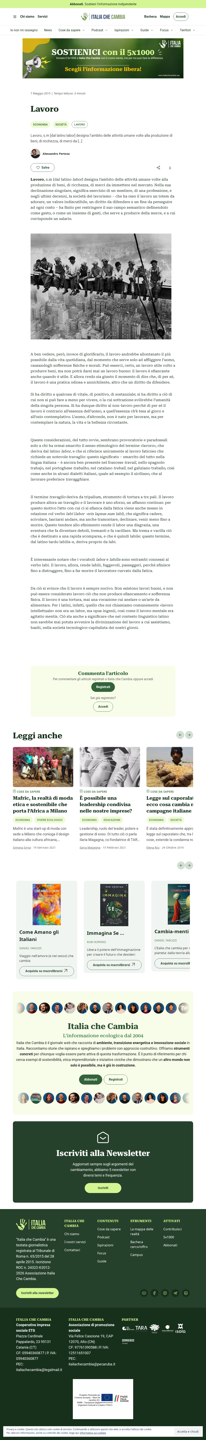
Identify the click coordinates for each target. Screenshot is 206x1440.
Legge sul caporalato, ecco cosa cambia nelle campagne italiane (174, 804)
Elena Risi (153, 847)
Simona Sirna (22, 847)
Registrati (103, 687)
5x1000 (168, 1237)
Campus (136, 1255)
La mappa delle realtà (141, 1231)
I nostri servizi (75, 1242)
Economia (40, 124)
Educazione (112, 820)
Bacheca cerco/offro (139, 1244)
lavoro (79, 124)
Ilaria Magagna (90, 847)
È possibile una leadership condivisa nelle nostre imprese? (106, 804)
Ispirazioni (105, 1245)
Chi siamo (71, 1234)
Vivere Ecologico (50, 820)
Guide (101, 1261)
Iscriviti (103, 1188)
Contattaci (72, 1250)
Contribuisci (172, 1229)
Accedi (181, 16)
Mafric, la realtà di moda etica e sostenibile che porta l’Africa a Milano (43, 804)
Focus (101, 1253)
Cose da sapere (109, 1229)
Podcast (103, 1237)
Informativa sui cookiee (93, 1433)
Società (61, 124)
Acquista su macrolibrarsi (43, 971)
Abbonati (90, 1079)
